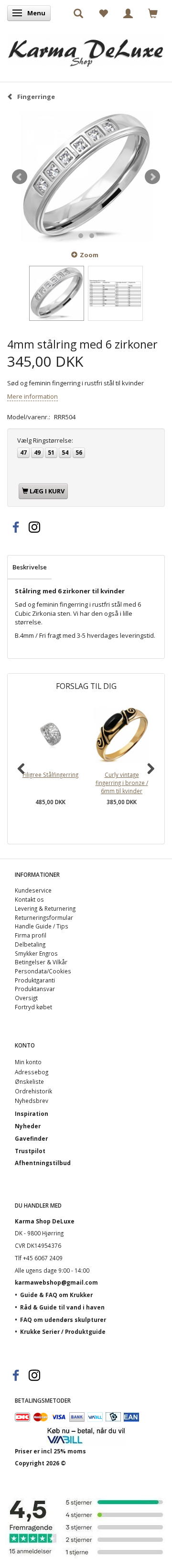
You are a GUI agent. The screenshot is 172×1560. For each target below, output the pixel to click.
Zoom (89, 255)
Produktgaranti (35, 980)
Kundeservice (33, 890)
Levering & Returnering (45, 908)
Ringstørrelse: (45, 440)
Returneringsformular (44, 917)
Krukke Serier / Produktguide (63, 1331)
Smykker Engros (36, 953)
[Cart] (153, 12)
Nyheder (28, 1126)
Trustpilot (30, 1151)
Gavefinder (31, 1138)
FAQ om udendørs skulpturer (63, 1319)
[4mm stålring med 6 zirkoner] (86, 177)
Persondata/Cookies (43, 971)
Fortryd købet (33, 1007)
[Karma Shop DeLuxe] (86, 48)
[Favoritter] (103, 12)
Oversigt (26, 998)
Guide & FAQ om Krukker (56, 1294)
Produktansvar (35, 989)
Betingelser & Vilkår (41, 962)
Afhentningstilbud (43, 1163)
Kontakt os (29, 899)
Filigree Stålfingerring (50, 774)
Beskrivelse (29, 567)
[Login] (128, 12)
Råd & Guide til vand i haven (62, 1307)
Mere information (32, 396)
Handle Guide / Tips (41, 926)
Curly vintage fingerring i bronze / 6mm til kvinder (122, 782)
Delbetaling (30, 944)
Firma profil (30, 935)
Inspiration (31, 1113)
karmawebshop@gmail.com (56, 1282)
